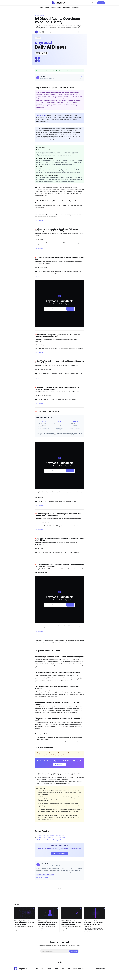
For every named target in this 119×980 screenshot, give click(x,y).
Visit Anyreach (75, 7)
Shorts (59, 7)
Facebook (55, 968)
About (41, 7)
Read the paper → (39, 220)
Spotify (49, 968)
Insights (47, 7)
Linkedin (37, 968)
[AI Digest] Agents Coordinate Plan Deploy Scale (50, 840)
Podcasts (53, 7)
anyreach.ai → (40, 877)
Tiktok (69, 968)
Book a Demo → (59, 764)
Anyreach (41, 31)
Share (81, 32)
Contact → (47, 877)
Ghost (103, 968)
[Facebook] (61, 962)
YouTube (43, 968)
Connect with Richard (78, 968)
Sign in (94, 2)
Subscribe (101, 2)
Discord (64, 968)
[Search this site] (14, 3)
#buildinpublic (66, 7)
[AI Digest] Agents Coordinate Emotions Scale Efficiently (52, 835)
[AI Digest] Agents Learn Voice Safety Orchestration (51, 837)
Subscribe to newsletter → (59, 853)
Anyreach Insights (39, 15)
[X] (58, 962)
